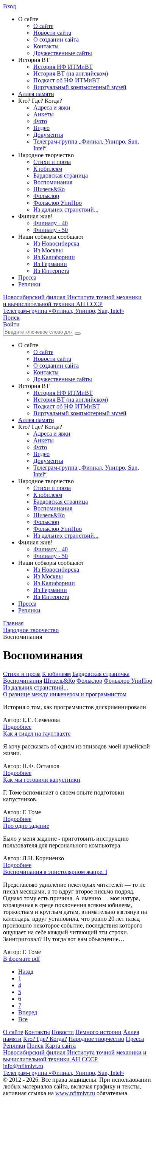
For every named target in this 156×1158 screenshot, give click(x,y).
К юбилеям (47, 168)
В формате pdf (21, 958)
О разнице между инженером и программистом (64, 694)
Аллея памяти (36, 94)
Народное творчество (96, 1039)
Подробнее (17, 727)
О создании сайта (56, 39)
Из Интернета (51, 270)
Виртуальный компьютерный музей (79, 87)
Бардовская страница (60, 175)
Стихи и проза (52, 162)
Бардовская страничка (100, 674)
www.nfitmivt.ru (75, 1093)
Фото (40, 121)
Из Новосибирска (56, 243)
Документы (48, 134)
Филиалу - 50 (50, 230)
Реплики (29, 284)
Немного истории (98, 1032)
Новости (62, 1032)
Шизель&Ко (49, 189)
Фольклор (46, 196)
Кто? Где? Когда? (45, 1039)
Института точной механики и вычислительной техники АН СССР (72, 300)
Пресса (27, 277)
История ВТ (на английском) (70, 73)
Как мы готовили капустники (41, 779)
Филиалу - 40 (50, 223)
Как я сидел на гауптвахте (36, 733)
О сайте (43, 26)
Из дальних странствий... (65, 209)
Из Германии (50, 264)
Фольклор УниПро (57, 202)
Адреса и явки (51, 107)
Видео (41, 128)
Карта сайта (60, 1045)
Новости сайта (52, 32)
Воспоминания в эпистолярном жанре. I (55, 872)
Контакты (46, 46)
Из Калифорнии (54, 257)
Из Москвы (48, 250)
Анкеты (43, 114)
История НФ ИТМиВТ (63, 66)
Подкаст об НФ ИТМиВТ (66, 80)
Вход (9, 6)
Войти (11, 324)
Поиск (35, 1045)
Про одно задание (26, 826)
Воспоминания (52, 182)
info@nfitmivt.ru (23, 1066)
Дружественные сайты (62, 53)
